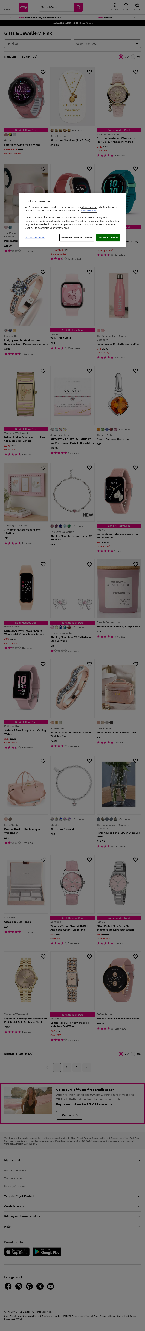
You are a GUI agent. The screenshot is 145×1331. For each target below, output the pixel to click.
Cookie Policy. (88, 210)
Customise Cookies (35, 237)
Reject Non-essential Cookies (76, 237)
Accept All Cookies (108, 237)
